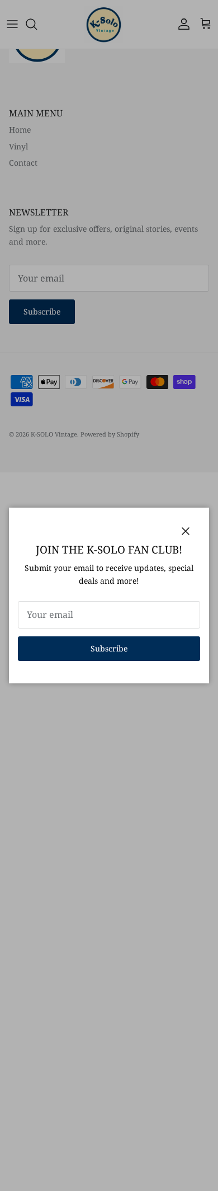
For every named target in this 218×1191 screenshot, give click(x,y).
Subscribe (109, 648)
